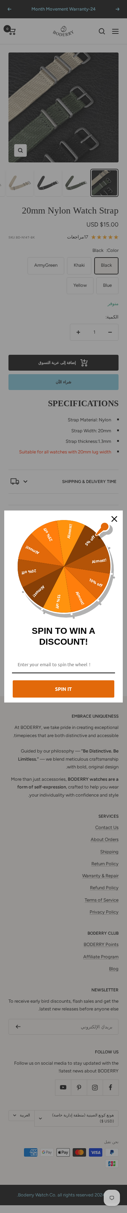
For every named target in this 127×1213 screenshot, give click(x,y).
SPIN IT (63, 689)
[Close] (114, 518)
